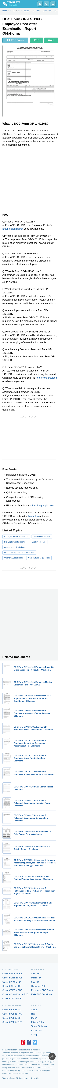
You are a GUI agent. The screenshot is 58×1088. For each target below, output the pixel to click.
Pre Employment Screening (15, 542)
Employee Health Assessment (16, 537)
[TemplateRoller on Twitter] (35, 1042)
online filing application (42, 505)
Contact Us (36, 1030)
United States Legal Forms (39, 558)
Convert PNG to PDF (12, 982)
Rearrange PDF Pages (42, 990)
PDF (36, 40)
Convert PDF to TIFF (12, 1022)
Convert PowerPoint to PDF (15, 994)
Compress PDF (38, 986)
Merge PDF (36, 978)
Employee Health (39, 542)
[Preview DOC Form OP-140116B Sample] (30, 81)
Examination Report (12, 229)
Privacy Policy (37, 1022)
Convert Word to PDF (12, 973)
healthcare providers (46, 378)
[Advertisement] (29, 179)
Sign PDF (35, 982)
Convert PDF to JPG (12, 1009)
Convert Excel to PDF (12, 978)
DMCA (34, 1018)
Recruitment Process (41, 537)
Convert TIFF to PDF (12, 990)
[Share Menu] (52, 1056)
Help (33, 1014)
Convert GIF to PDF (11, 986)
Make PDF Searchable (41, 994)
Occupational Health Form (14, 547)
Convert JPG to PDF (12, 998)
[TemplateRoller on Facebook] (29, 1042)
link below (33, 516)
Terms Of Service (39, 1026)
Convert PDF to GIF (11, 1018)
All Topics (35, 1034)
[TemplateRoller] (10, 3)
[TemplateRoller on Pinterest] (23, 1042)
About (34, 1009)
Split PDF (35, 973)
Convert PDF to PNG (12, 1014)
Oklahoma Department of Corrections (19, 553)
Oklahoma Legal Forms (13, 558)
